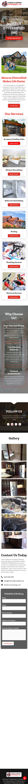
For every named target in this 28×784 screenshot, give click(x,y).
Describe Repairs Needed (10, 628)
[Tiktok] (20, 424)
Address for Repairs (9, 620)
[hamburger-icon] (25, 4)
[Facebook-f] (8, 424)
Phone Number (7, 613)
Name (4, 598)
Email (4, 605)
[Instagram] (16, 424)
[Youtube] (12, 424)
